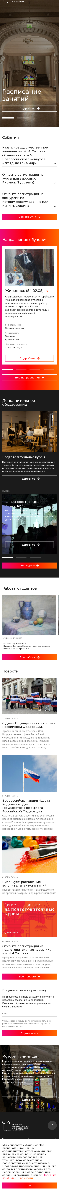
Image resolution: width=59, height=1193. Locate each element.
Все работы (27, 657)
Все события (27, 216)
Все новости (27, 976)
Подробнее (27, 108)
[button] (8, 118)
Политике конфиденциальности (29, 1176)
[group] (29, 305)
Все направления (27, 377)
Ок (29, 1185)
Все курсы (27, 565)
